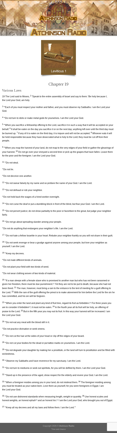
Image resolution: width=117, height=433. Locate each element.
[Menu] (4, 17)
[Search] (114, 18)
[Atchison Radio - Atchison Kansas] (58, 17)
